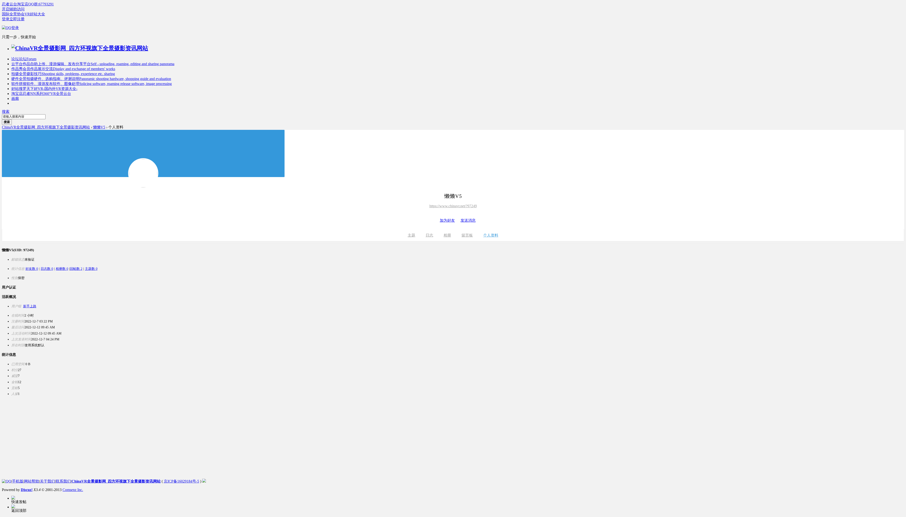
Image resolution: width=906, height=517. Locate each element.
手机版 (17, 481)
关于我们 (47, 481)
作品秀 (63, 69)
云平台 (92, 64)
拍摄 (63, 74)
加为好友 (447, 220)
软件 (91, 84)
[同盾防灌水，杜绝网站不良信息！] (204, 481)
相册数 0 (62, 269)
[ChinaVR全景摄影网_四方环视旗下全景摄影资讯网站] (79, 48)
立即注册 (17, 19)
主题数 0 (91, 269)
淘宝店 (41, 94)
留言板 (467, 235)
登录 (5, 19)
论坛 (23, 59)
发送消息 (468, 220)
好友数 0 (31, 269)
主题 (411, 235)
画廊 (15, 99)
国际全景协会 (13, 14)
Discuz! (27, 490)
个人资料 (490, 235)
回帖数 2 (76, 269)
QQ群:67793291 (41, 4)
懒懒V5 (99, 127)
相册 (447, 235)
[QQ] (6, 481)
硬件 (91, 79)
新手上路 (29, 306)
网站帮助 (31, 481)
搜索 (5, 112)
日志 (429, 235)
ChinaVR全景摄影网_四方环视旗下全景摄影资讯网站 (46, 127)
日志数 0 (47, 269)
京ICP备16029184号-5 (181, 481)
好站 (44, 89)
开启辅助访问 (13, 9)
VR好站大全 (35, 14)
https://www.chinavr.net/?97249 (453, 206)
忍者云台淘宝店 (15, 4)
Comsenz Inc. (73, 490)
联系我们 (63, 481)
